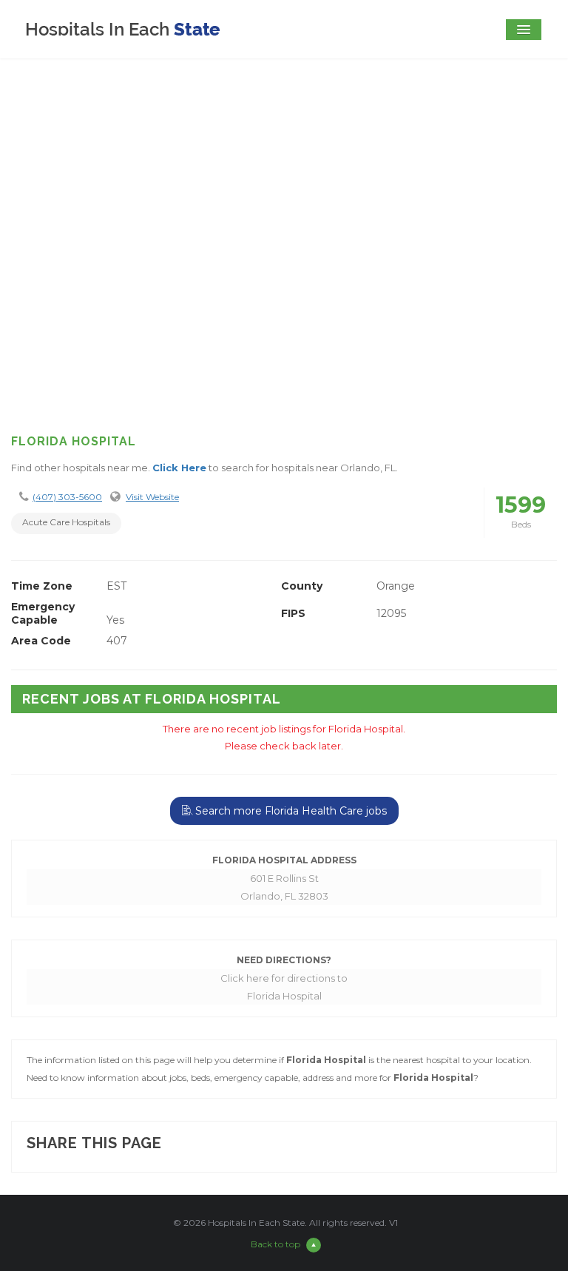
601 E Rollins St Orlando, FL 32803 (284, 887)
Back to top (275, 1244)
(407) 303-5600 (67, 496)
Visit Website (152, 496)
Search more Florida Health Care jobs (289, 810)
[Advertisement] (284, 301)
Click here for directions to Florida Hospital (284, 987)
